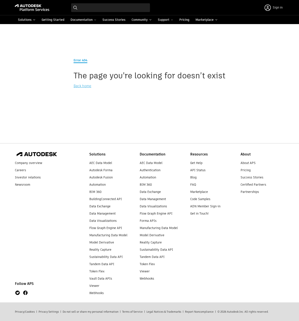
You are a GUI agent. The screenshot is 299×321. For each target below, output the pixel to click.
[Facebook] (25, 292)
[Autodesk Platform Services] (32, 7)
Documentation (152, 154)
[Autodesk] (37, 154)
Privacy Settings (49, 312)
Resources (199, 154)
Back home (82, 85)
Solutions (97, 154)
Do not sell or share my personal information (90, 312)
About (246, 154)
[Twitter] (17, 292)
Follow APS (24, 283)
